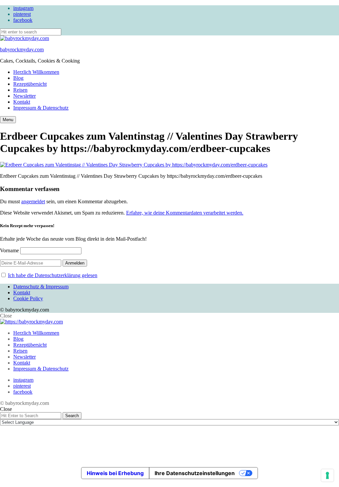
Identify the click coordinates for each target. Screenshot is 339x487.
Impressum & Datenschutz (41, 108)
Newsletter (24, 96)
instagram (23, 8)
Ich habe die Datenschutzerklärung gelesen (52, 275)
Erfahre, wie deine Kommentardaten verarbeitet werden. (184, 213)
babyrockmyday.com (22, 49)
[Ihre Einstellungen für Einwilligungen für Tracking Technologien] (327, 475)
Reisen (20, 90)
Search (72, 415)
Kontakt (21, 102)
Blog (18, 78)
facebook (22, 20)
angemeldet (33, 201)
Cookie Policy (28, 298)
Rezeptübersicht (30, 84)
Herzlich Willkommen (36, 72)
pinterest (22, 14)
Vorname (9, 250)
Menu (8, 119)
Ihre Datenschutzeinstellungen (195, 473)
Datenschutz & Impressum (41, 286)
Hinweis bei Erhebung (115, 473)
